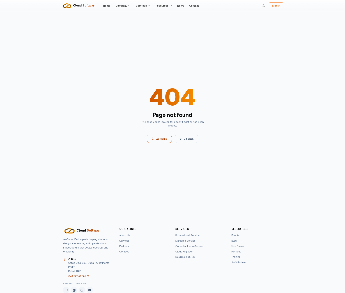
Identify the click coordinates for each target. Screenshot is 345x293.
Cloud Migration (184, 251)
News (180, 5)
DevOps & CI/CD (185, 257)
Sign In (276, 5)
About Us (124, 235)
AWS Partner (238, 262)
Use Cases (237, 246)
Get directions (77, 276)
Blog (234, 240)
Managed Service (185, 240)
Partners (124, 246)
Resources (162, 5)
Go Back (188, 138)
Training (235, 257)
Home (107, 5)
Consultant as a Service (189, 246)
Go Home (161, 138)
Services (141, 5)
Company (121, 5)
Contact (194, 5)
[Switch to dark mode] (263, 6)
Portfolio (236, 251)
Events (235, 235)
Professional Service (187, 235)
